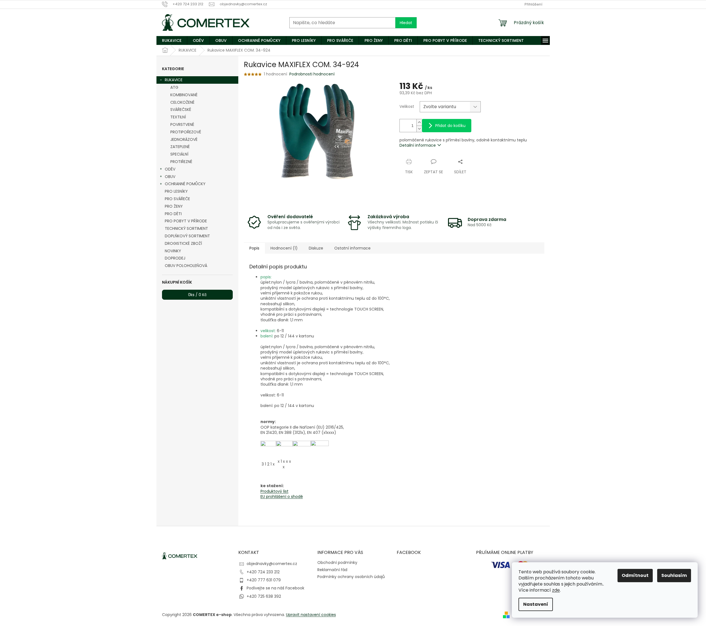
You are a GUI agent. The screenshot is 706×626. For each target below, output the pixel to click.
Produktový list (274, 491)
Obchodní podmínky (337, 562)
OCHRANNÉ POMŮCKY (185, 184)
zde (556, 590)
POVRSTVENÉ (182, 124)
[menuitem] (171, 40)
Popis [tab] (254, 248)
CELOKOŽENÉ (182, 102)
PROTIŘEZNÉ (181, 161)
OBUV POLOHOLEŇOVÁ (186, 265)
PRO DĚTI (173, 214)
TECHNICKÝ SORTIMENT (186, 228)
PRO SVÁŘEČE (177, 199)
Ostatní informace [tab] (352, 248)
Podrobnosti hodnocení (312, 74)
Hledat (406, 23)
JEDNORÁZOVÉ (184, 139)
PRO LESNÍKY (176, 191)
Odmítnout (635, 575)
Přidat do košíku (450, 125)
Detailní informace (417, 145)
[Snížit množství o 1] (419, 129)
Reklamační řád (332, 569)
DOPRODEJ (175, 258)
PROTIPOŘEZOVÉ (185, 132)
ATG (174, 87)
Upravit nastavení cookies (311, 614)
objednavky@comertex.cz (272, 563)
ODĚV (170, 169)
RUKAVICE (174, 80)
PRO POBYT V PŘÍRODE (186, 221)
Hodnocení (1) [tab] (284, 248)
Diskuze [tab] (316, 248)
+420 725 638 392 (264, 596)
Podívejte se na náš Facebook (275, 588)
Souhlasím (674, 575)
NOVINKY (173, 251)
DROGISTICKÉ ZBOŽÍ (183, 243)
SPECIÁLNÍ (179, 154)
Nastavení (535, 604)
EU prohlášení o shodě (281, 496)
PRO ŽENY (174, 206)
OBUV (170, 176)
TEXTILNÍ (178, 117)
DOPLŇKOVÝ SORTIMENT (187, 236)
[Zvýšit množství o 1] (419, 122)
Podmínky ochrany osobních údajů (351, 576)
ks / (197, 294)
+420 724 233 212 (263, 572)
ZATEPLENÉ (180, 146)
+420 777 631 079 (264, 580)
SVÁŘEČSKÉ (180, 109)
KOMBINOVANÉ (184, 95)
